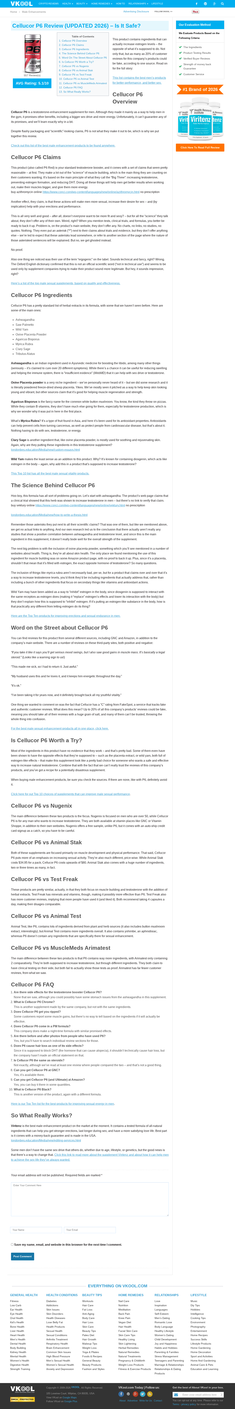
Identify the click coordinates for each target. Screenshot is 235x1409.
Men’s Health (17, 1339)
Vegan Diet (124, 1322)
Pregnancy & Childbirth (131, 1360)
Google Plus (70, 1401)
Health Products (55, 1326)
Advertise (132, 1400)
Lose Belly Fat (54, 1322)
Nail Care (123, 1301)
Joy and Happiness (166, 1343)
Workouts (87, 1301)
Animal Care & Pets (202, 1364)
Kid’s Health (17, 1322)
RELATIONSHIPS (167, 1295)
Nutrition (123, 1305)
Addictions (52, 1305)
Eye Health (16, 1313)
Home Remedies (101, 3)
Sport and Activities (202, 1356)
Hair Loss (87, 1322)
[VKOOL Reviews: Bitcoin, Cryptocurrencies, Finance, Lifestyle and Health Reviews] (23, 3)
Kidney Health (18, 1352)
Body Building (18, 1347)
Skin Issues (52, 1309)
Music (194, 1301)
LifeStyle (157, 3)
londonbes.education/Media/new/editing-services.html (46, 1140)
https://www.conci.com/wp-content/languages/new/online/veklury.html (80, 505)
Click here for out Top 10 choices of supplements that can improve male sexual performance (70, 794)
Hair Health (124, 1326)
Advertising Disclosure (136, 11)
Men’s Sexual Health (58, 1360)
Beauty (81, 3)
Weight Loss (89, 1347)
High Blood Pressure (58, 1356)
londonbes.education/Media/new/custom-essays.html (45, 449)
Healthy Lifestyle (164, 1330)
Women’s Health (19, 1360)
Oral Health (16, 1318)
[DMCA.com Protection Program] (22, 1399)
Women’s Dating (164, 1335)
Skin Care (88, 1326)
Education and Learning (204, 1369)
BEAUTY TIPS (92, 1295)
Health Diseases (55, 1318)
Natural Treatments (129, 1356)
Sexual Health (54, 1330)
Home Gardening (201, 1347)
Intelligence (197, 1313)
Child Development (166, 1339)
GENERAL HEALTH (24, 1295)
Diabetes (51, 1301)
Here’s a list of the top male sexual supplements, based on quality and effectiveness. (65, 283)
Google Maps (70, 1397)
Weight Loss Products (131, 1364)
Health (66, 3)
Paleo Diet (88, 1335)
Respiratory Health (57, 1343)
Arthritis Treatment (57, 1339)
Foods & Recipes (92, 1356)
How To (120, 3)
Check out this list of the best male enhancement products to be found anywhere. (63, 145)
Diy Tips (195, 1305)
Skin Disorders (54, 1313)
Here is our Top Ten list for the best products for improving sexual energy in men (62, 1103)
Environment (198, 1322)
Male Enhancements (34, 11)
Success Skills (199, 1339)
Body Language (164, 1326)
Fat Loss (87, 1309)
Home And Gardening (203, 1360)
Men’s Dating (162, 1318)
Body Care (88, 1318)
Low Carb (15, 1305)
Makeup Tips (89, 1343)
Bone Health (17, 1326)
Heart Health (17, 1335)
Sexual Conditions (56, 1335)
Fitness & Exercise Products (134, 1369)
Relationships (137, 3)
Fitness (14, 1301)
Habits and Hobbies (166, 1347)
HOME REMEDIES (131, 1295)
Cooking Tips (198, 1318)
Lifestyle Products (201, 1343)
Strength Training (20, 1369)
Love (157, 1301)
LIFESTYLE (199, 1295)
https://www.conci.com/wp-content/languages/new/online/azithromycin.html (91, 192)
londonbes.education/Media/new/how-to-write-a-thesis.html (49, 514)
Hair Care (87, 1305)
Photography (198, 1326)
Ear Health (16, 1309)
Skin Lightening (127, 1343)
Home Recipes (199, 1335)
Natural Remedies (128, 1352)
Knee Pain (124, 1318)
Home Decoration (201, 1352)
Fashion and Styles (93, 1369)
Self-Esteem (162, 1313)
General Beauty (91, 1360)
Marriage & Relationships (169, 1364)
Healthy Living (126, 1339)
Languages (161, 1309)
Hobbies (195, 1309)
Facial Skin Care (128, 1330)
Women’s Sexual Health (60, 1364)
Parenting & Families (167, 1352)
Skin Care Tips (126, 1335)
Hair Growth (89, 1339)
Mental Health (18, 1356)
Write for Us (145, 1400)
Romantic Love (163, 1322)
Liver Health (17, 1330)
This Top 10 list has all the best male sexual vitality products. (50, 473)
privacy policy (188, 1404)
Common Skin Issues (58, 1352)
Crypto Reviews (49, 3)
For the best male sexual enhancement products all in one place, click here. (60, 728)
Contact (158, 1400)
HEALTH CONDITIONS (62, 1295)
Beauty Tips (89, 1330)
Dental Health (18, 1343)
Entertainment (199, 1330)
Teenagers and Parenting (169, 1360)
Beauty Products (91, 1364)
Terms (176, 1404)
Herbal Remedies (128, 1347)
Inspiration (161, 1305)
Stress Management (166, 1356)
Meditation (124, 1309)
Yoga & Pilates (90, 1352)
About (122, 1400)
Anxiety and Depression (60, 1369)
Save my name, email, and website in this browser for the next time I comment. (68, 1244)
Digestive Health (19, 1364)
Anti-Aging (88, 1313)
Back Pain (124, 1313)
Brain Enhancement (57, 1347)
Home (13, 11)
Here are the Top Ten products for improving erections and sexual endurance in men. (65, 615)
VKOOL (75, 1387)
